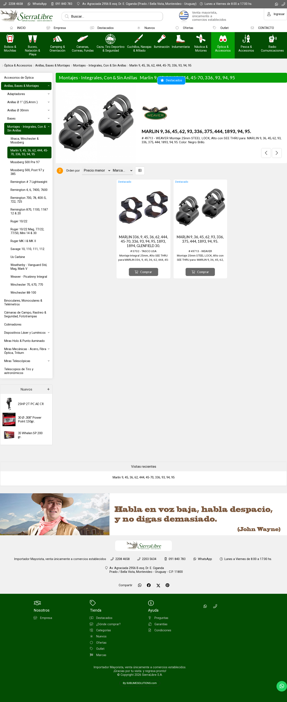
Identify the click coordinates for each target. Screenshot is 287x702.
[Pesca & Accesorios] (246, 39)
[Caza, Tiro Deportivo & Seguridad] (110, 39)
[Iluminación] (161, 39)
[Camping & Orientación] (57, 39)
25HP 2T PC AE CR (31, 404)
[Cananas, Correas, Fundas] (82, 39)
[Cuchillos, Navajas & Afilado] (139, 39)
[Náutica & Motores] (200, 39)
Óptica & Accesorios (18, 65)
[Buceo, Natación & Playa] (32, 39)
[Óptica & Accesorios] (223, 39)
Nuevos (26, 389)
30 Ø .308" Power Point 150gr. (30, 419)
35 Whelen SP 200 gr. (30, 435)
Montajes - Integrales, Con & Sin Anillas (99, 65)
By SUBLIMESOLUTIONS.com (140, 683)
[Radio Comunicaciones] (272, 39)
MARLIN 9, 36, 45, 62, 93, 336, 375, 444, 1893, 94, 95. (196, 131)
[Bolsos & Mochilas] (10, 39)
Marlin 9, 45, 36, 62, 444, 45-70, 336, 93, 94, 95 (160, 65)
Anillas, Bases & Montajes (52, 65)
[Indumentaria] (180, 39)
